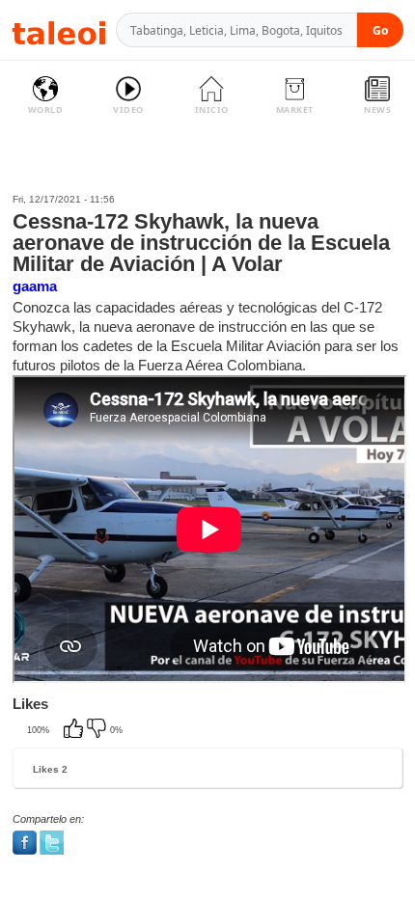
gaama (35, 286)
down (98, 730)
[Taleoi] (59, 30)
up (75, 730)
